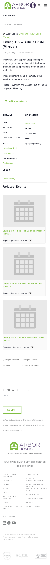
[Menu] (45, 5)
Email (6, 395)
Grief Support (8, 163)
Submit (12, 410)
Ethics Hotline (32, 475)
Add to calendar (16, 101)
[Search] (39, 5)
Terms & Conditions (34, 498)
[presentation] (24, 211)
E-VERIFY (7, 488)
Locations (7, 480)
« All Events (9, 15)
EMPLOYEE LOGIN (33, 506)
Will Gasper (30, 123)
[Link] (17, 5)
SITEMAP (29, 502)
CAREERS (7, 484)
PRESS (5, 502)
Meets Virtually (9, 178)
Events (6, 492)
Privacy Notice (33, 494)
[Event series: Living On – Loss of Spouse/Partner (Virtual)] (30, 240)
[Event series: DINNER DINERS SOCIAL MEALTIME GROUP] (30, 293)
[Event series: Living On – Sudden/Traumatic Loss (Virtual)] (32, 347)
